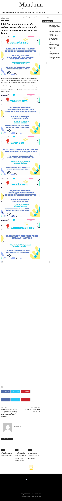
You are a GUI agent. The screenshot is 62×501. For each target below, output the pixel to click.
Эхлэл (3, 12)
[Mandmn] (2, 387)
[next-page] (5, 465)
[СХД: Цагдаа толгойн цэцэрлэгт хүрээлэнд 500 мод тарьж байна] (7, 446)
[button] (59, 12)
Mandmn (7, 387)
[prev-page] (2, 465)
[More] (32, 391)
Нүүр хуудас (4, 17)
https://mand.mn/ (17, 426)
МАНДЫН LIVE (9, 12)
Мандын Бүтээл (40, 12)
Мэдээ (9, 17)
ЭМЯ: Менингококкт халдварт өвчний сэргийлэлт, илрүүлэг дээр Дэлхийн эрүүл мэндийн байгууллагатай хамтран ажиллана (9, 413)
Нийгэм (6, 20)
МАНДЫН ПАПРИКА (29, 12)
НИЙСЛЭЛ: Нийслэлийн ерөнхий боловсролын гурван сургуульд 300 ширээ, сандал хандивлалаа (34, 455)
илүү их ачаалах (51, 63)
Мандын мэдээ (19, 12)
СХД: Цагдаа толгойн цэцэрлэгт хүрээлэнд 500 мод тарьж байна (6, 453)
